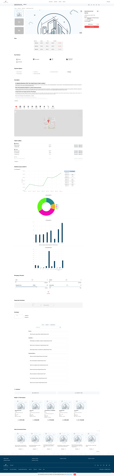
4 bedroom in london (7, 460)
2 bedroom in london (63, 458)
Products (60, 1)
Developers (55, 1)
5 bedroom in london (35, 460)
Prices (43, 324)
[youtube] (101, 465)
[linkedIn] (98, 465)
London (15, 8)
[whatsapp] (109, 465)
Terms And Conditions (13, 469)
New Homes (51, 1)
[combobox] (49, 305)
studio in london (6, 458)
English (109, 1)
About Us (64, 1)
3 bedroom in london (91, 458)
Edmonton (19, 8)
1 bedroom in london (35, 458)
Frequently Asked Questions (22, 469)
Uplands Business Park (29, 8)
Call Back (92, 26)
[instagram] (104, 465)
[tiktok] (106, 465)
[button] (19, 13)
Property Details (52, 324)
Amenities (47, 324)
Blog (43, 469)
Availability (59, 46)
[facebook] (95, 465)
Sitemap (40, 469)
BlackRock (23, 8)
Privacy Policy (6, 469)
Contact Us (35, 469)
